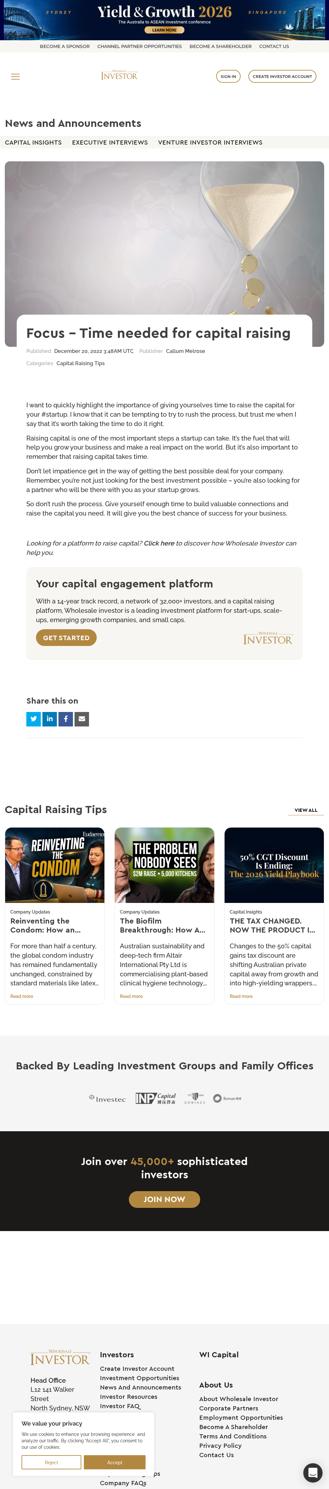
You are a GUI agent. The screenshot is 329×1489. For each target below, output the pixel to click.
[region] (83, 1444)
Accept (114, 1462)
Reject (51, 1462)
